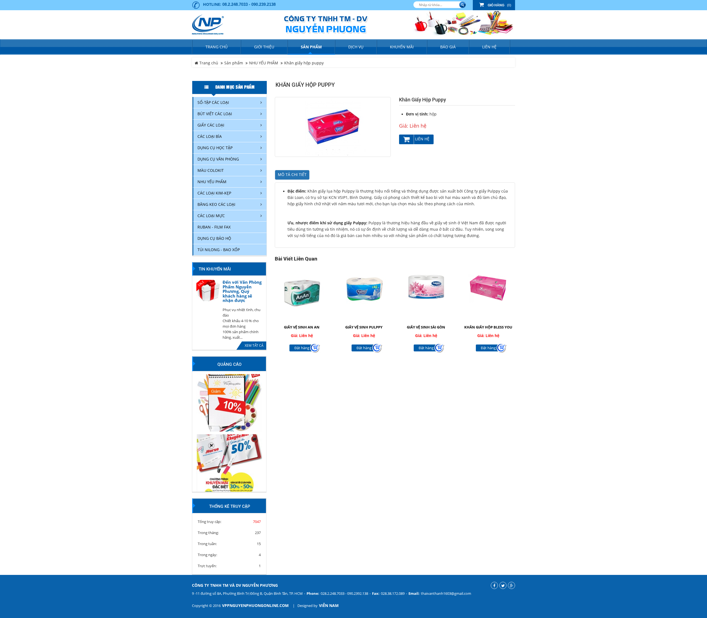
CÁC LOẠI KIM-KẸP (214, 193)
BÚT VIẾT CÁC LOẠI (214, 113)
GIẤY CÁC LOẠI (210, 125)
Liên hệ (421, 138)
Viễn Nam (329, 605)
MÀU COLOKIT (210, 170)
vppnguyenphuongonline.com (255, 605)
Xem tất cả (254, 345)
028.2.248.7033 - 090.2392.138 (344, 593)
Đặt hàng (301, 347)
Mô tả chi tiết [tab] (292, 174)
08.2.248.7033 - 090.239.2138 (249, 4)
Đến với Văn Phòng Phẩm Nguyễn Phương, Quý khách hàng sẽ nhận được (242, 291)
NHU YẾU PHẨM (263, 63)
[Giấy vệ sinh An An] (302, 288)
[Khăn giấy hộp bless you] (488, 288)
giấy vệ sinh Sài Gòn (426, 327)
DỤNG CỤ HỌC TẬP (215, 147)
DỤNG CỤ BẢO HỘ (214, 238)
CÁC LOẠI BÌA (209, 136)
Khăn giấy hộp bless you (488, 327)
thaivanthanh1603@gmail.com (446, 593)
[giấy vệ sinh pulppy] (364, 288)
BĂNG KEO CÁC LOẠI (216, 204)
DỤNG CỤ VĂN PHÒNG (218, 159)
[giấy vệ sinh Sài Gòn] (426, 288)
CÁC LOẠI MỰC (211, 215)
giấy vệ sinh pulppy (363, 327)
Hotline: (212, 4)
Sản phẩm (233, 63)
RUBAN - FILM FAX (214, 227)
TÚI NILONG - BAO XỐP (218, 249)
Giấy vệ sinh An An (302, 327)
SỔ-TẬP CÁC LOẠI (213, 102)
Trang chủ (216, 46)
